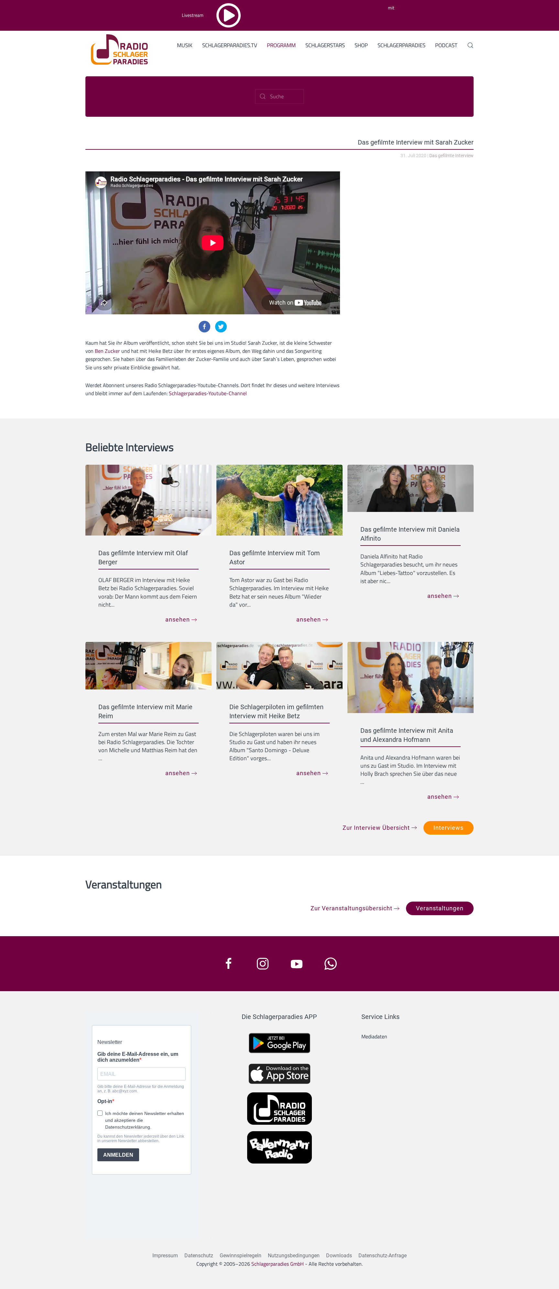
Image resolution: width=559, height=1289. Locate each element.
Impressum (165, 1255)
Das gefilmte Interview (451, 155)
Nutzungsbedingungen (294, 1255)
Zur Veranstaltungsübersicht (351, 908)
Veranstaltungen (440, 908)
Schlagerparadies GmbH (277, 1264)
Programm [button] (281, 45)
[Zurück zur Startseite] (116, 48)
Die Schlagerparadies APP (279, 1017)
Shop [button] (361, 45)
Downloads (339, 1255)
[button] (470, 45)
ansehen (177, 619)
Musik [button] (184, 45)
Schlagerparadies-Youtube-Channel (208, 393)
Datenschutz (198, 1255)
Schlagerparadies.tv (229, 45)
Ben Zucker (107, 351)
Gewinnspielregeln (240, 1255)
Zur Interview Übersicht (376, 827)
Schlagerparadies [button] (401, 45)
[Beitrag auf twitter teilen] (221, 326)
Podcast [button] (446, 45)
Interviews (448, 827)
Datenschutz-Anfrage (382, 1255)
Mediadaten (374, 1036)
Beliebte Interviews (129, 447)
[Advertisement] (413, 216)
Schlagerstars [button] (325, 45)
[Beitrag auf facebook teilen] (204, 326)
